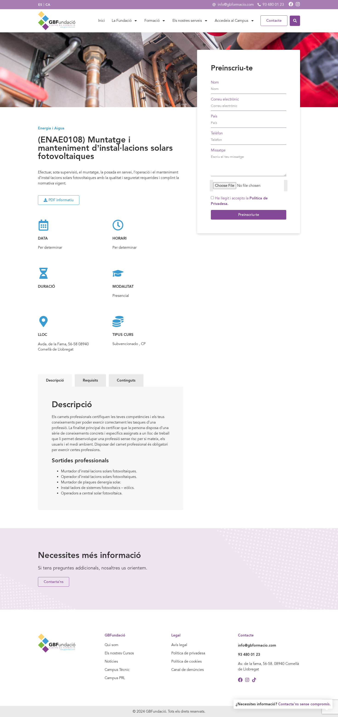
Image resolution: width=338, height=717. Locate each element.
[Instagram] (297, 4)
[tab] (55, 380)
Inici (101, 20)
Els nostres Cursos (119, 653)
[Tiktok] (254, 680)
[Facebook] (291, 4)
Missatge (218, 150)
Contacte (274, 20)
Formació (152, 20)
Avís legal (179, 645)
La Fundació (122, 20)
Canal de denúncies (187, 669)
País (214, 116)
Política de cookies (186, 661)
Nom (215, 82)
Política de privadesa (188, 653)
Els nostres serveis (187, 20)
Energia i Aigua (51, 128)
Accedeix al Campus (231, 20)
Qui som (111, 645)
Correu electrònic (225, 99)
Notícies (111, 661)
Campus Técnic (117, 669)
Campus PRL (115, 678)
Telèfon (217, 133)
